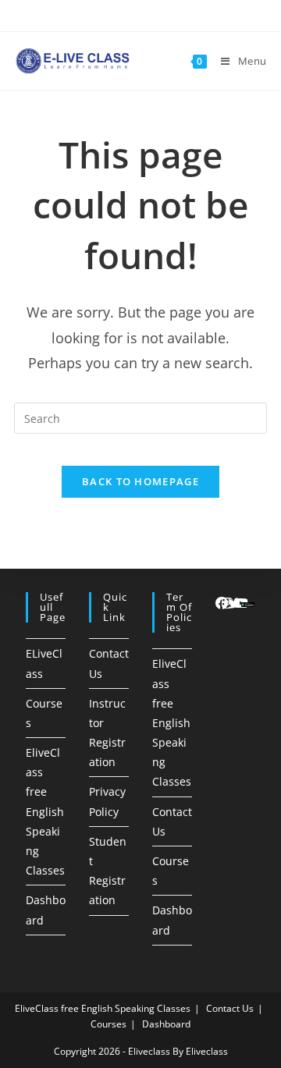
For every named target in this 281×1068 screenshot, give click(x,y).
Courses (108, 1024)
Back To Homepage (140, 481)
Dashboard (166, 1024)
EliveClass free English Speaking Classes (45, 811)
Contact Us (230, 1008)
